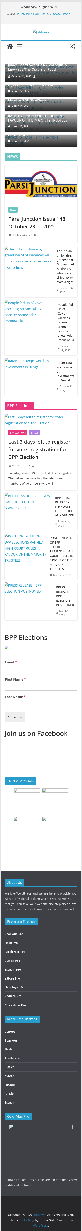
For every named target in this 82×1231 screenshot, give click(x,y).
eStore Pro (12, 978)
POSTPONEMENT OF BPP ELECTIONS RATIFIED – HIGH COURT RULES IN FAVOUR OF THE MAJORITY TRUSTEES (37, 115)
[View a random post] (72, 46)
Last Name (15, 697)
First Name (15, 679)
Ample (9, 1094)
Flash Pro (11, 943)
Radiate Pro (13, 996)
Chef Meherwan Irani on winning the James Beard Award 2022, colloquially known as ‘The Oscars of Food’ (37, 65)
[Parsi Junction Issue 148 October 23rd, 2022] (41, 184)
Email (11, 662)
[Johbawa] (10, 46)
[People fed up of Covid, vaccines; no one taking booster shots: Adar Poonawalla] (29, 327)
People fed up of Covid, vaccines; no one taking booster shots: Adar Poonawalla (66, 322)
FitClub (10, 1085)
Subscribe (15, 717)
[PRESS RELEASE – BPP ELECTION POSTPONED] (29, 601)
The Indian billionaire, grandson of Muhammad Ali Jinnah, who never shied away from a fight (65, 266)
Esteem (10, 1102)
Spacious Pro (14, 934)
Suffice (9, 1067)
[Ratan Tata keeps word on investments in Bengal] (29, 377)
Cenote (10, 1032)
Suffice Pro (12, 961)
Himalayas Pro (15, 987)
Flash (8, 1049)
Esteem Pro (13, 970)
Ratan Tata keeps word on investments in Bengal (65, 371)
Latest (34, 432)
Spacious (11, 1040)
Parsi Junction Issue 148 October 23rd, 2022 (36, 222)
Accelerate (12, 1058)
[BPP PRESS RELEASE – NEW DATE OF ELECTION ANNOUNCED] (28, 512)
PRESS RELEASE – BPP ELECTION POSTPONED (65, 596)
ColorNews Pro (15, 1005)
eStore (9, 1076)
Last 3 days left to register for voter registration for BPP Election (39, 449)
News (13, 209)
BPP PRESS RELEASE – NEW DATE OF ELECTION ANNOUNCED (64, 506)
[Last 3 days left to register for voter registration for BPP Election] (41, 420)
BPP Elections (18, 432)
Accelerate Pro (15, 952)
